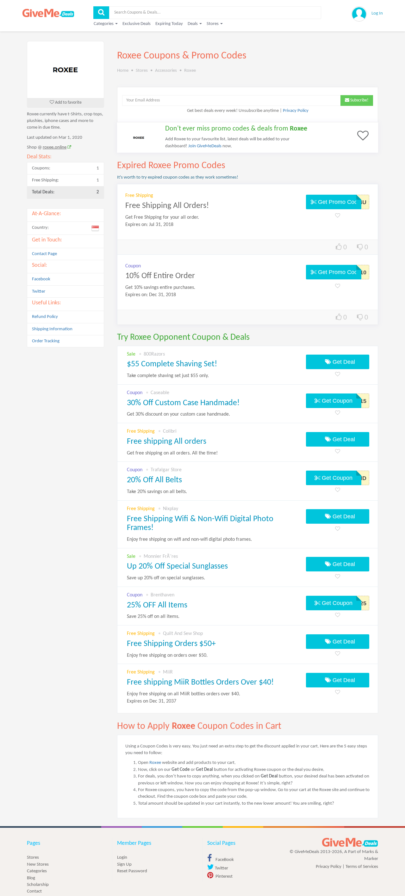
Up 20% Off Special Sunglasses (177, 566)
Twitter (38, 291)
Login (122, 857)
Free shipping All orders (166, 441)
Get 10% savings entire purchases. (160, 287)
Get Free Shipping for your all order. (162, 217)
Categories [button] (104, 23)
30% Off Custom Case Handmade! (183, 403)
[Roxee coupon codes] (65, 69)
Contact (34, 891)
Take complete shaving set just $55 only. (168, 375)
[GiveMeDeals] (350, 842)
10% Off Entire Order (160, 276)
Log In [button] (377, 13)
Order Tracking (45, 341)
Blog (31, 878)
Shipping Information (52, 329)
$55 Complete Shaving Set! (172, 364)
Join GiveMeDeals (204, 146)
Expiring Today (169, 23)
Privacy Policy (295, 110)
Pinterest (224, 876)
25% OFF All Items (157, 605)
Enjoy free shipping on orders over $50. (167, 655)
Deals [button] (193, 23)
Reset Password (132, 871)
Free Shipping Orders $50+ (171, 644)
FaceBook (224, 859)
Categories (37, 871)
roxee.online (54, 147)
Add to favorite (68, 102)
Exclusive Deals (136, 23)
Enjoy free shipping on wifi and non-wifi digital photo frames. (189, 539)
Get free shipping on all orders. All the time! (172, 453)
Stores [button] (213, 23)
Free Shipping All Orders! (167, 206)
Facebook (41, 279)
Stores (33, 857)
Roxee (155, 762)
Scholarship (38, 884)
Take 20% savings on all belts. (157, 491)
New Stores (38, 864)
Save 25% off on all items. (153, 616)
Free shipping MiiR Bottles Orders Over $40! (200, 682)
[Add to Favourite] (337, 216)
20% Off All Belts (154, 480)
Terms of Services (362, 866)
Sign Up (124, 864)
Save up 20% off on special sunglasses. (166, 578)
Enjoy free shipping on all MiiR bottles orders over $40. (183, 698)
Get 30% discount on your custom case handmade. (178, 414)
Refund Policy (45, 316)
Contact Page (44, 254)
